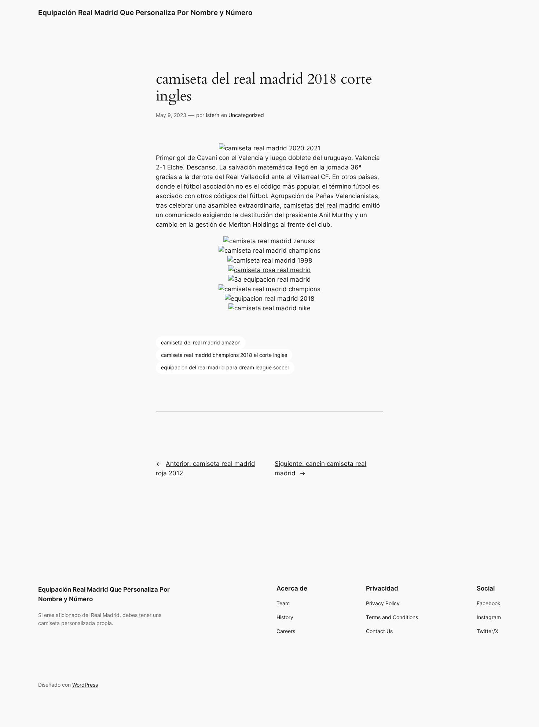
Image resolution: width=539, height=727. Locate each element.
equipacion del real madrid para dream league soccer (225, 367)
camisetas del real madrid (321, 205)
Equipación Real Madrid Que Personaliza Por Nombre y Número (145, 12)
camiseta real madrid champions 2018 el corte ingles (224, 355)
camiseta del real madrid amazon (201, 342)
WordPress (85, 685)
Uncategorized (246, 115)
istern (212, 115)
